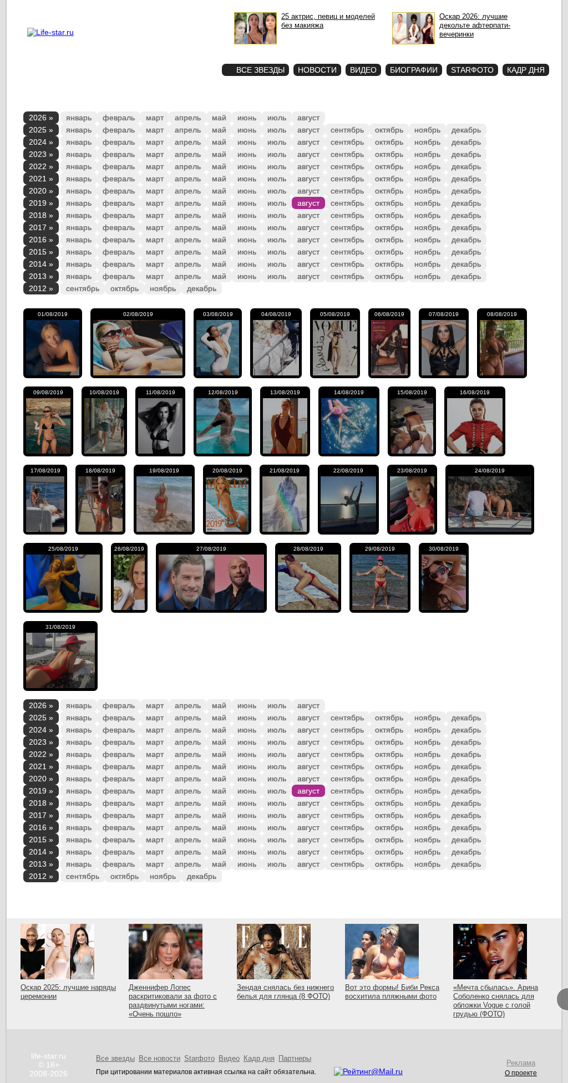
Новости (317, 69)
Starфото (180, 50)
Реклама (128, 9)
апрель (188, 117)
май (219, 117)
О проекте (97, 9)
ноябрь (427, 129)
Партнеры (294, 1058)
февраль (119, 117)
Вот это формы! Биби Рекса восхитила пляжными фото (392, 991)
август (308, 117)
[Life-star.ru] (50, 32)
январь (79, 117)
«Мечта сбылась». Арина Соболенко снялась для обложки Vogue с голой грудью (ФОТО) (495, 1000)
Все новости (159, 1058)
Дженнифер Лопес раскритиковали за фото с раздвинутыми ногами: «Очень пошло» (173, 1000)
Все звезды (115, 1058)
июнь (246, 117)
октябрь (389, 129)
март (155, 117)
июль (276, 117)
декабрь (466, 129)
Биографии (414, 69)
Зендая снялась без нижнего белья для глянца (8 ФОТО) (285, 991)
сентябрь (347, 129)
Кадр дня (526, 69)
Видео (363, 69)
